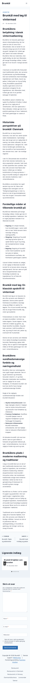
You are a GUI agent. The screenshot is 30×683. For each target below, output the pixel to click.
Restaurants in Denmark (15, 671)
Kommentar (7, 591)
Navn (5, 618)
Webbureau (17, 658)
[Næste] (25, 563)
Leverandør (22, 677)
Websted (6, 635)
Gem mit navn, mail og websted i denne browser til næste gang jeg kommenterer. (14, 641)
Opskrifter (6, 12)
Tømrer (15, 680)
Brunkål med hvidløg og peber (22, 539)
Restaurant (15, 668)
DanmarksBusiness (10, 677)
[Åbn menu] (26, 3)
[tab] (11, 571)
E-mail (6, 627)
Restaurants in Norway (15, 674)
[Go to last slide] (4, 563)
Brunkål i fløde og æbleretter (7, 539)
